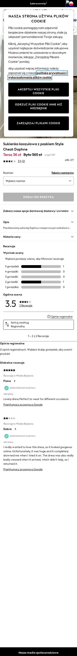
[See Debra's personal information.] (15, 429)
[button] (38, 222)
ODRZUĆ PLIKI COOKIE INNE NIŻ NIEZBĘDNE (38, 106)
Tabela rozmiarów (62, 173)
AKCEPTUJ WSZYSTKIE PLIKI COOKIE (38, 91)
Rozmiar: (8, 173)
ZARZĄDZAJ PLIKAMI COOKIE (38, 123)
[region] (38, 73)
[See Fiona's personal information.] (14, 381)
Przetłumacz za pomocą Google (23, 404)
